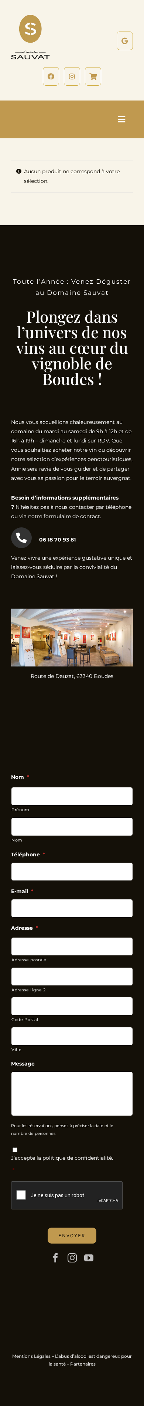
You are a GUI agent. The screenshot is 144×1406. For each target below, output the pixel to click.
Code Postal (24, 1019)
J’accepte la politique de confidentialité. (62, 1158)
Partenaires (83, 1364)
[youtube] (88, 1257)
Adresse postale (29, 959)
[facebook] (55, 1257)
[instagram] (72, 1257)
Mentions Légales (31, 1356)
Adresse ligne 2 (28, 989)
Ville (16, 1049)
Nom (17, 840)
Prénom (20, 809)
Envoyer (72, 1235)
